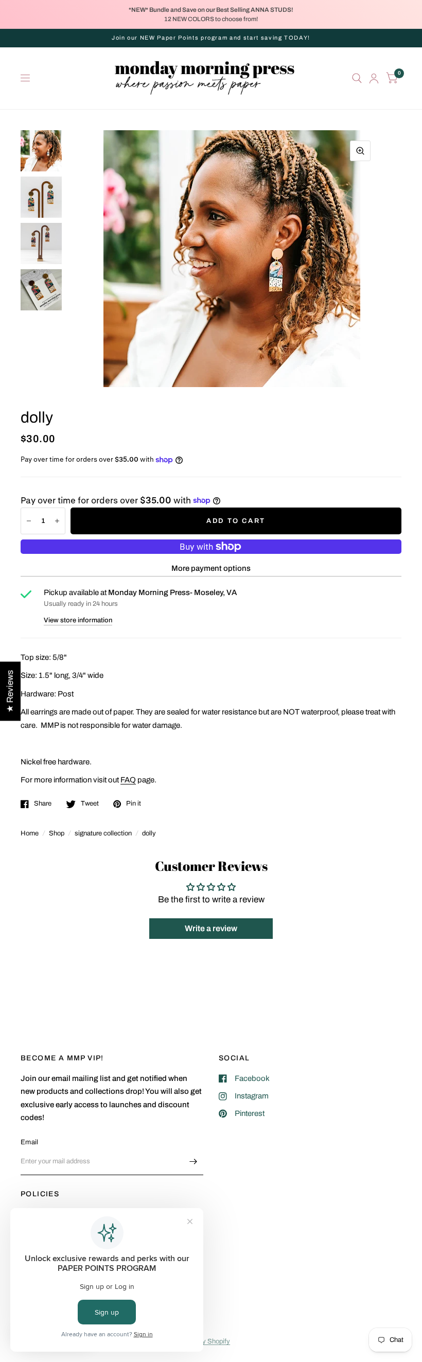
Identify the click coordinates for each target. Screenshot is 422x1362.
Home (30, 833)
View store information (78, 620)
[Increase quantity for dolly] (57, 521)
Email (29, 1142)
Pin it (133, 803)
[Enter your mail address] (193, 1161)
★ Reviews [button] (10, 691)
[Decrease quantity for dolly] (29, 521)
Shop (56, 833)
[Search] (356, 78)
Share (42, 803)
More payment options (211, 568)
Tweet (90, 803)
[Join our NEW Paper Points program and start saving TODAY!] (211, 38)
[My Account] (373, 78)
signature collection (103, 833)
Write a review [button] (211, 928)
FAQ (128, 780)
